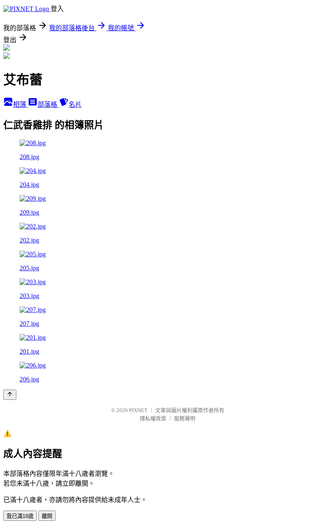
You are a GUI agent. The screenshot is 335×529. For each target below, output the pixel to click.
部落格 (48, 104)
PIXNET (138, 410)
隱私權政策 (153, 418)
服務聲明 (184, 418)
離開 (47, 516)
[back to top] (9, 395)
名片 (75, 104)
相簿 (20, 104)
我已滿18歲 (20, 516)
